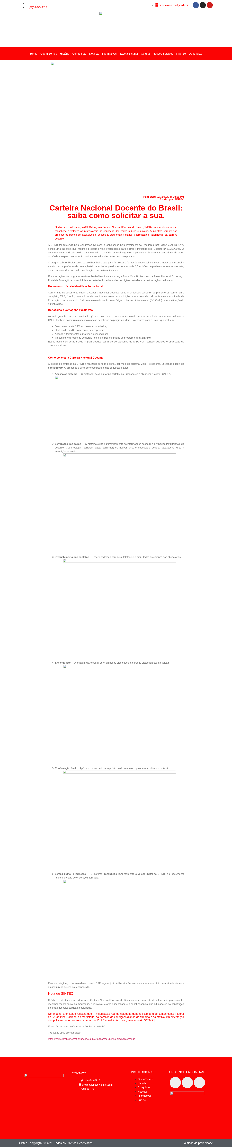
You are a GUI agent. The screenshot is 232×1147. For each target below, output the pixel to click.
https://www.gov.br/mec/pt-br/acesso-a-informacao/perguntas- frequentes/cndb (91, 1038)
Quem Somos (48, 53)
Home (33, 53)
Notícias (94, 53)
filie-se (181, 53)
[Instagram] (203, 5)
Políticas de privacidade (197, 1143)
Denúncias (195, 53)
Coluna (145, 53)
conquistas (79, 53)
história (64, 53)
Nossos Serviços (163, 53)
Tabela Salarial (129, 53)
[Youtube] (210, 5)
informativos (109, 53)
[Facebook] (196, 5)
